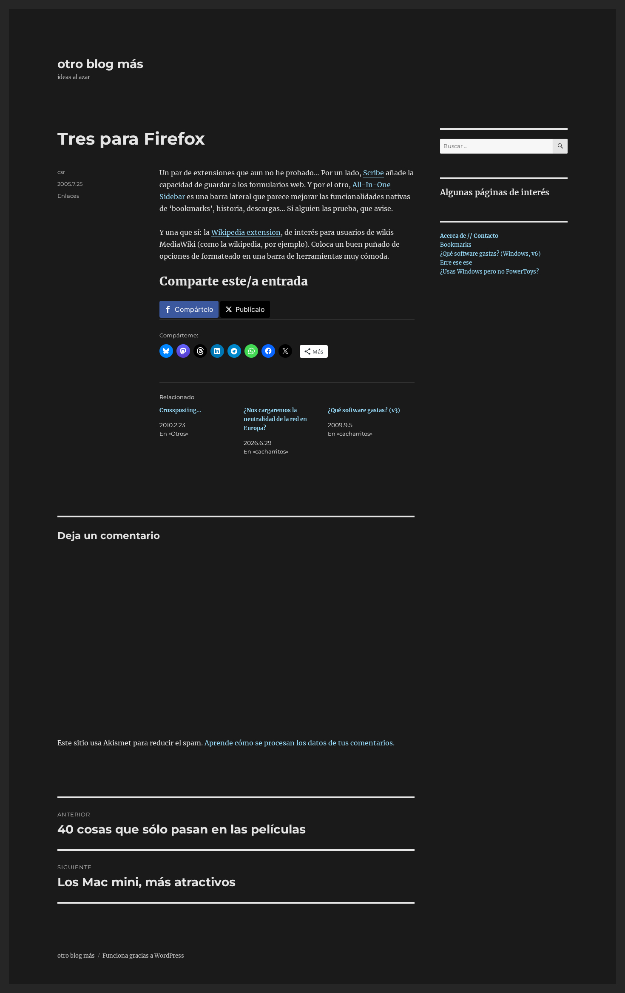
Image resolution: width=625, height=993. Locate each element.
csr (61, 171)
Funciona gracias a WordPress (143, 955)
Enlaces (68, 195)
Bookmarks (456, 244)
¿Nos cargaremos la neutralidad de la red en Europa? (275, 419)
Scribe (373, 172)
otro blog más (100, 64)
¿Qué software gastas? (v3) (364, 410)
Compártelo (194, 309)
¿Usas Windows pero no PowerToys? (489, 271)
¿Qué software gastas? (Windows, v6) (490, 253)
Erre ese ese (456, 262)
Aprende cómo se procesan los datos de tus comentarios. (300, 743)
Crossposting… (180, 410)
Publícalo (250, 309)
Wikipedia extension (246, 232)
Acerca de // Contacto (469, 236)
